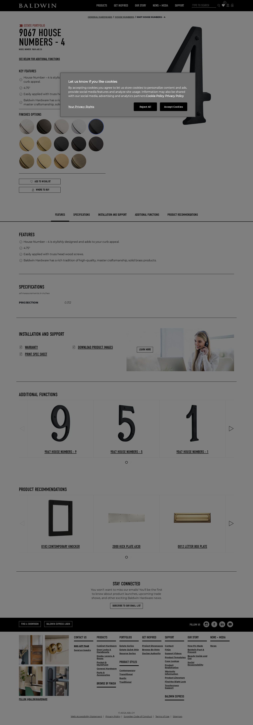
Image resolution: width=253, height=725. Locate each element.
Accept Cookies (173, 106)
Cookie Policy (155, 96)
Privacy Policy (174, 96)
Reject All (145, 106)
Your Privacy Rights (81, 106)
